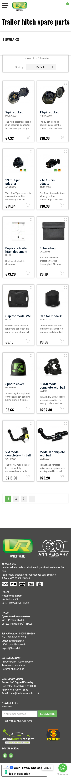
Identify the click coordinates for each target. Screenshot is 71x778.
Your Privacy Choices (27, 768)
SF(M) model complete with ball (52, 385)
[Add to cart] (28, 137)
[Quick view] (31, 83)
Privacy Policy (9, 661)
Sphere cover (14, 384)
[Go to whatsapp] (62, 767)
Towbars (11, 39)
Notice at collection (17, 773)
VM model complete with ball (18, 453)
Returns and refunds (13, 669)
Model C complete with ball (52, 453)
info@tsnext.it (16, 640)
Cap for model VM (18, 316)
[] (32, 499)
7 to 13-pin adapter (47, 181)
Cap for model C (51, 316)
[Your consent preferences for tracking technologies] (6, 772)
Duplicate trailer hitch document (16, 250)
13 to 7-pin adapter (12, 181)
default (41, 67)
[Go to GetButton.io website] (62, 774)
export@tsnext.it (11, 648)
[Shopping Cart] (66, 6)
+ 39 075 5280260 (25, 633)
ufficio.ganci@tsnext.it (14, 644)
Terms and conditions (13, 665)
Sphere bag (47, 248)
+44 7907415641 (19, 689)
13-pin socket (49, 112)
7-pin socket (14, 112)
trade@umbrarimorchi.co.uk (24, 693)
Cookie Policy (25, 661)
